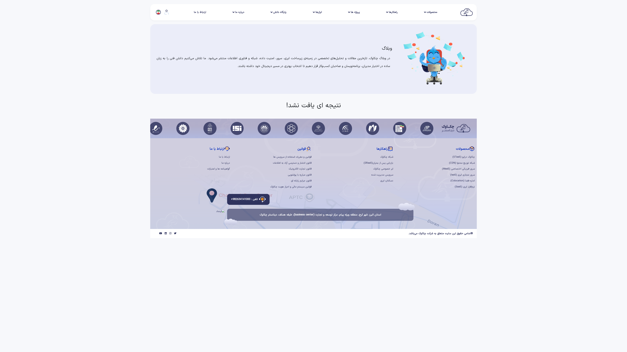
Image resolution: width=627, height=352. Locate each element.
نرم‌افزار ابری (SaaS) (465, 187)
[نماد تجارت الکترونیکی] (220, 211)
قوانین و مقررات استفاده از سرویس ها (292, 157)
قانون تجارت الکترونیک (300, 169)
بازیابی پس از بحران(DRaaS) (378, 163)
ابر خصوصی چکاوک (383, 169)
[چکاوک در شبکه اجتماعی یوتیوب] (160, 233)
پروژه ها (355, 12)
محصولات (432, 12)
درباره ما (239, 12)
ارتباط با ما (200, 12)
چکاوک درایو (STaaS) (463, 157)
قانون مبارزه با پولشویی (300, 175)
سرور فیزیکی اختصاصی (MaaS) (458, 169)
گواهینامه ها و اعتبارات (218, 169)
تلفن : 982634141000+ (244, 199)
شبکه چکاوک (386, 157)
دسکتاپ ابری (386, 181)
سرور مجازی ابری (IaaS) (462, 175)
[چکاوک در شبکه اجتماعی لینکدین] (166, 233)
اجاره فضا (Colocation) (462, 181)
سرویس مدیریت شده (382, 175)
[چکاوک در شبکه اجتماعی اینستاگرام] (170, 233)
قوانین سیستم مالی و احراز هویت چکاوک (291, 187)
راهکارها (393, 12)
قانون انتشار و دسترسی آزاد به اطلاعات (292, 163)
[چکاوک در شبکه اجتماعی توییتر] (175, 233)
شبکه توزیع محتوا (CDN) (462, 163)
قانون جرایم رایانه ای (301, 181)
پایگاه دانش (279, 12)
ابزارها (318, 12)
